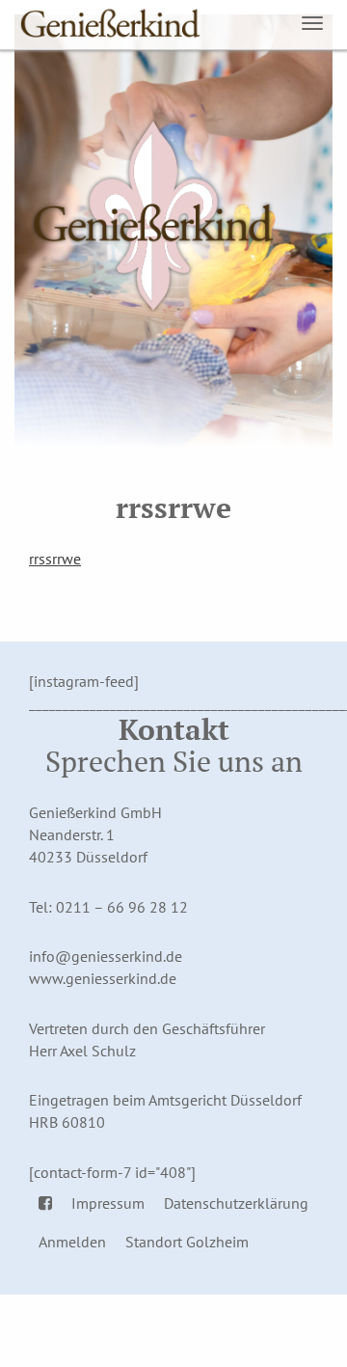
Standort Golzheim (187, 1241)
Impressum (108, 1203)
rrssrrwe (55, 558)
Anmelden (72, 1241)
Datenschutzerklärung (236, 1203)
